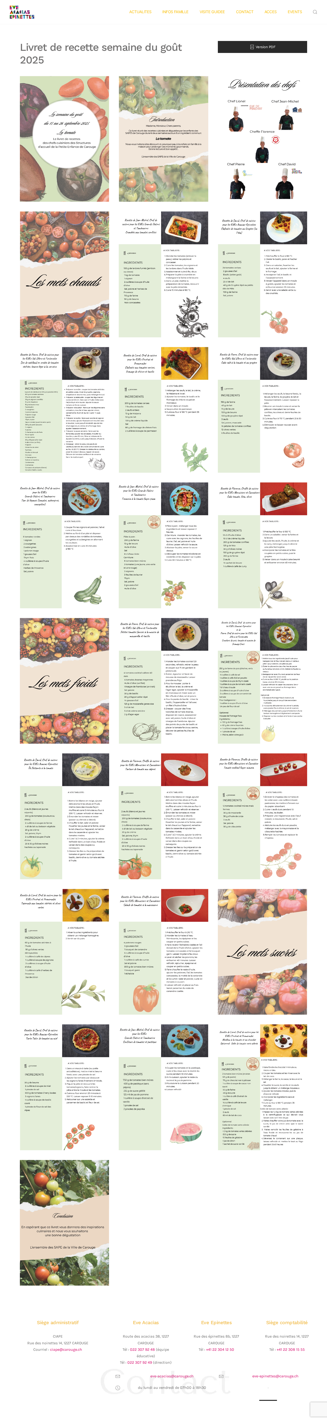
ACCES (271, 11)
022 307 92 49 (139, 1362)
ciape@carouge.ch (66, 1349)
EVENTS (295, 11)
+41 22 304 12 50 (220, 1349)
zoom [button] (64, 139)
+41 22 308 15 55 (291, 1349)
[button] (315, 12)
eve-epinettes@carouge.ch (275, 1376)
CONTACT (245, 11)
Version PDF (266, 47)
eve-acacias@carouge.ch (172, 1376)
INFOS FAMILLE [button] (175, 11)
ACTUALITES (140, 11)
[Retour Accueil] (29, 12)
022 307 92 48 (142, 1349)
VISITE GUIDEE (212, 11)
